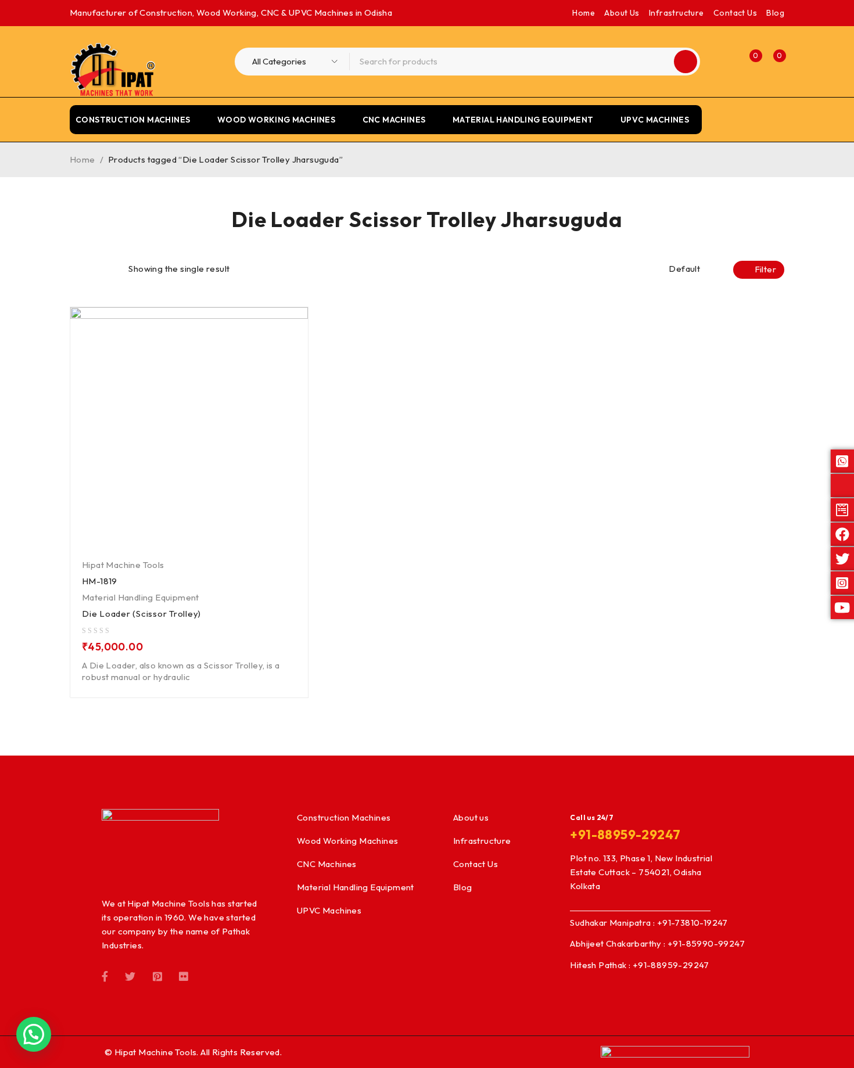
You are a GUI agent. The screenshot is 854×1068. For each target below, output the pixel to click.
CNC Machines (327, 863)
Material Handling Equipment (140, 597)
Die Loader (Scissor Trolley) (141, 613)
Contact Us (735, 13)
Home (583, 13)
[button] (33, 1034)
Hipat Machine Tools (123, 564)
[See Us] (157, 975)
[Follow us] (130, 975)
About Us (621, 13)
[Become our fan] (105, 975)
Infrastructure (676, 13)
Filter (765, 269)
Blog (775, 13)
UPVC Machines (329, 910)
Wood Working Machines (347, 840)
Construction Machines (343, 817)
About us (471, 817)
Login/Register (724, 61)
